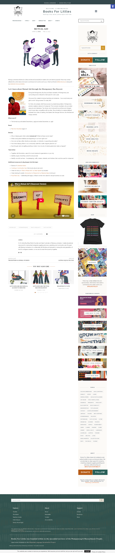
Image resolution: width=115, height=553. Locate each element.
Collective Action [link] (21, 165)
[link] (113, 6)
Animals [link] (90, 424)
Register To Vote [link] (63, 286)
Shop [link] (33, 20)
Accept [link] (87, 551)
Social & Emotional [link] (98, 391)
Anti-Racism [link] (83, 399)
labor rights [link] (99, 430)
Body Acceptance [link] (98, 413)
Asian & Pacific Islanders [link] (96, 397)
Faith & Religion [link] (94, 408)
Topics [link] (27, 20)
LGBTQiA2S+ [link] (82, 413)
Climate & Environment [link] (92, 410)
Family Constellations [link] (93, 399)
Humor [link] (94, 394)
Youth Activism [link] (47, 227)
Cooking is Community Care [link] (19, 168)
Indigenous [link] (83, 402)
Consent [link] (82, 430)
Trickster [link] (97, 421)
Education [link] (93, 416)
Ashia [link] (39, 31)
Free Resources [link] (16, 20)
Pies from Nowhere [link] (16, 128)
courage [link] (95, 441)
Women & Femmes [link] (84, 397)
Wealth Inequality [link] (36, 227)
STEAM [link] (81, 435)
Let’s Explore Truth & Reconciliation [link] (41, 287)
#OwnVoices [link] (83, 424)
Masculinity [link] (99, 402)
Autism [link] (100, 419)
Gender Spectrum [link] (84, 408)
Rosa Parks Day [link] (15, 175)
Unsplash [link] (22, 531)
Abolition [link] (87, 435)
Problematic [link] (91, 402)
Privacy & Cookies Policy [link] (98, 552)
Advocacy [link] (82, 410)
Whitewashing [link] (83, 419)
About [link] (50, 20)
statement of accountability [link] (17, 84)
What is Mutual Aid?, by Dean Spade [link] (31, 170)
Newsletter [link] (42, 20)
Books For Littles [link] (65, 3)
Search (103, 48)
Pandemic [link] (94, 427)
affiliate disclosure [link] (61, 82)
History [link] (89, 394)
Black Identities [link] (84, 405)
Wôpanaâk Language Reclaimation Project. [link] (42, 542)
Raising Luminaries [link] (50, 3)
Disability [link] (82, 394)
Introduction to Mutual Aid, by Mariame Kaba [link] (37, 173)
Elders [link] (100, 427)
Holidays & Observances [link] (86, 391)
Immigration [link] (83, 421)
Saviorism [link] (90, 421)
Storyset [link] (36, 531)
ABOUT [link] (87, 466)
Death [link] (81, 441)
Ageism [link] (82, 427)
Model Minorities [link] (84, 438)
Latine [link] (93, 435)
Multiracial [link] (88, 441)
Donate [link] (57, 20)
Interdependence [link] (23, 227)
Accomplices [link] (12, 227)
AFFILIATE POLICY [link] (92, 286)
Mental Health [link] (90, 430)
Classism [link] (88, 427)
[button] (10, 281)
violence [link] (89, 413)
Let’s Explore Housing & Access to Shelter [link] (19, 287)
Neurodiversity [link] (98, 424)
